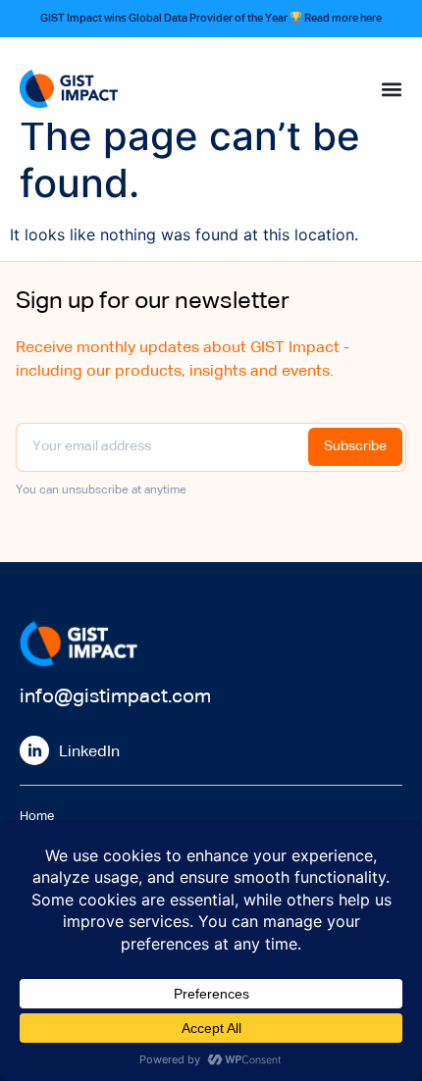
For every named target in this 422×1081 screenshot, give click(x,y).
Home (37, 816)
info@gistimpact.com (115, 696)
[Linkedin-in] (34, 750)
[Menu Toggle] (391, 89)
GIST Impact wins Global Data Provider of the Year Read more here (211, 18)
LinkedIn (89, 752)
